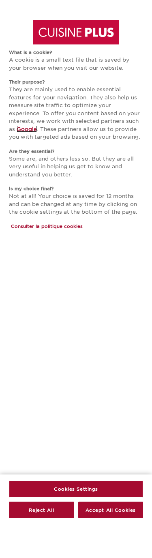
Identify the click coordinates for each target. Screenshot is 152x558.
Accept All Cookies (111, 510)
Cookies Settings (76, 488)
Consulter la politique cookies (47, 226)
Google (27, 128)
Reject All (41, 510)
